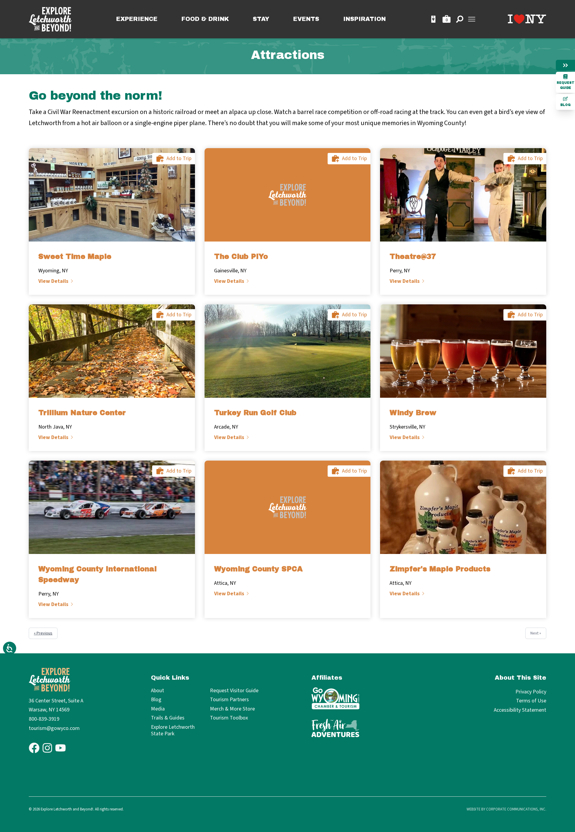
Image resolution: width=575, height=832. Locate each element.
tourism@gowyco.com (54, 728)
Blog (565, 105)
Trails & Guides (167, 718)
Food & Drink (205, 19)
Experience (137, 19)
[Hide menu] (565, 65)
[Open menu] (471, 19)
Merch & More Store (232, 709)
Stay (261, 19)
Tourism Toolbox (229, 718)
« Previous (43, 633)
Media (158, 709)
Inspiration (364, 19)
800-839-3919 (44, 719)
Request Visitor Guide (234, 690)
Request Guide (565, 85)
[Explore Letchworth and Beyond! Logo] (50, 19)
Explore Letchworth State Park (173, 730)
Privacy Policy (530, 692)
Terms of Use (531, 701)
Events (306, 19)
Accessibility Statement (520, 710)
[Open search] (459, 19)
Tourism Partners (229, 699)
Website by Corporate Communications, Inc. (506, 809)
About (157, 690)
